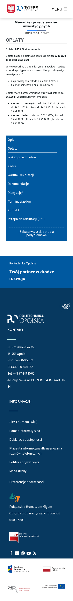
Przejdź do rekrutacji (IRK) (26, 219)
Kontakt (13, 210)
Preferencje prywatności (26, 482)
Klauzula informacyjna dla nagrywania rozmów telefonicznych (35, 450)
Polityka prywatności (24, 462)
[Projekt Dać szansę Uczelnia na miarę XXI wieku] (36, 579)
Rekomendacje (18, 184)
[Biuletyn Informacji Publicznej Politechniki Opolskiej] (24, 537)
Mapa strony (17, 471)
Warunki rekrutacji (21, 175)
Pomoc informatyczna (24, 431)
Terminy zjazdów (19, 201)
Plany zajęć (15, 193)
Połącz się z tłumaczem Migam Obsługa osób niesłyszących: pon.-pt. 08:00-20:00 (35, 513)
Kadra (12, 166)
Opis (11, 139)
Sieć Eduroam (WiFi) (23, 422)
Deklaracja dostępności (25, 439)
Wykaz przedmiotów (22, 157)
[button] (56, 9)
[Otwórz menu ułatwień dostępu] (66, 306)
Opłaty (12, 148)
